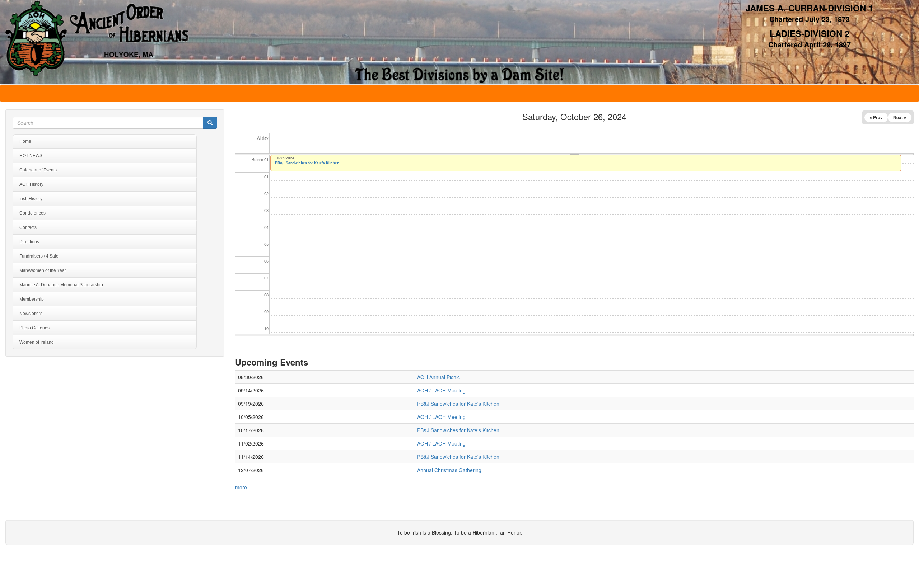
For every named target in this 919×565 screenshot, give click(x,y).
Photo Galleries (34, 327)
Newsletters (30, 313)
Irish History (30, 198)
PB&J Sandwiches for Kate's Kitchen (307, 162)
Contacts (28, 227)
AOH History (31, 184)
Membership (31, 299)
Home (25, 141)
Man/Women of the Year (42, 270)
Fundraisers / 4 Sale (39, 256)
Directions (29, 241)
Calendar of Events (38, 170)
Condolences (32, 213)
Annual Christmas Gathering (449, 470)
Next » (899, 117)
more (241, 487)
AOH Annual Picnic (438, 377)
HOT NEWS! (31, 155)
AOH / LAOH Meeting (441, 390)
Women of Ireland (36, 342)
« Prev (876, 117)
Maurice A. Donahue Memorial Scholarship (61, 284)
